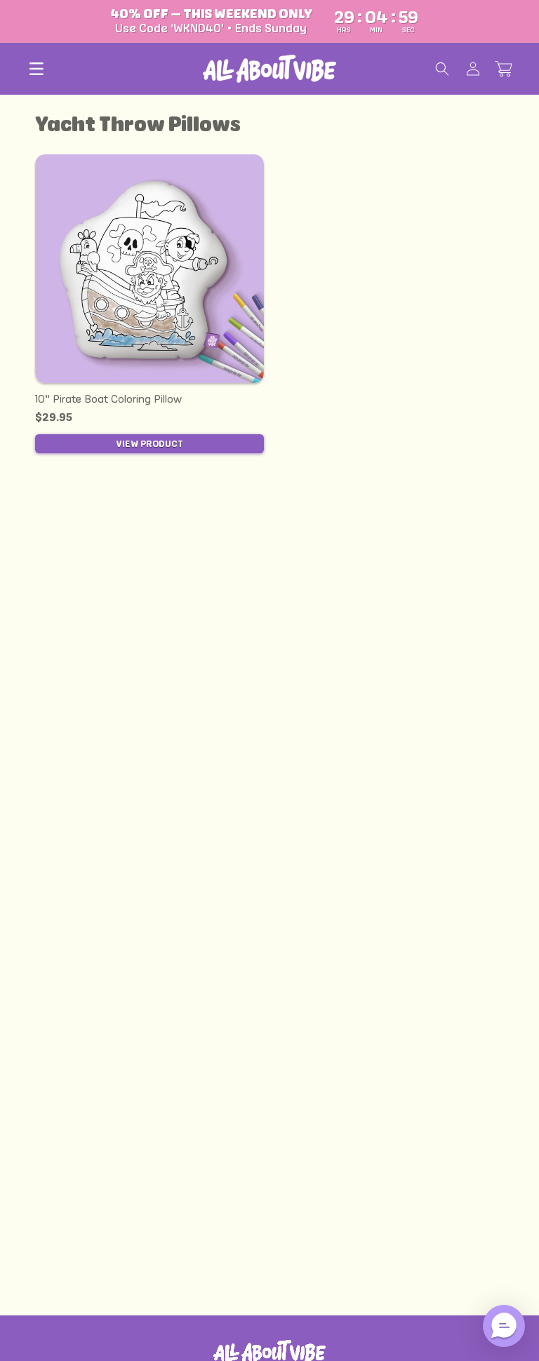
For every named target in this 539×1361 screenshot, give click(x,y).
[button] (36, 68)
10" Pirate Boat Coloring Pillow (108, 398)
